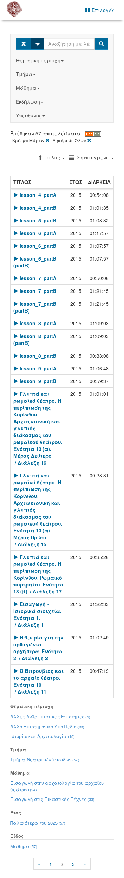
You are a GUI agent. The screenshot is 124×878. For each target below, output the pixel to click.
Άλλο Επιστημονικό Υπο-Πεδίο (47, 726)
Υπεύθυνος (29, 115)
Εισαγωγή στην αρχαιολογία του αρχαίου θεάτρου (57, 786)
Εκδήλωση (28, 101)
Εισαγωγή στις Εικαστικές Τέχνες (52, 799)
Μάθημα (26, 87)
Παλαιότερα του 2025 (37, 822)
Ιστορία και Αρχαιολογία (42, 736)
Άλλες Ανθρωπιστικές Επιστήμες (50, 716)
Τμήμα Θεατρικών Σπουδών (44, 759)
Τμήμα (24, 74)
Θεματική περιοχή (38, 60)
